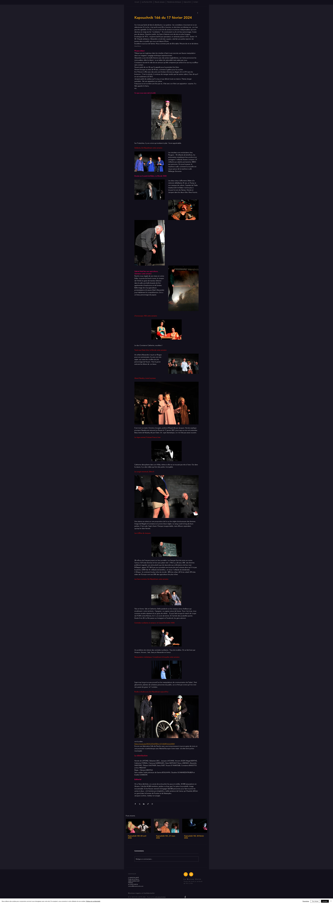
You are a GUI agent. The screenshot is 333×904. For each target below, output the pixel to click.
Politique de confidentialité (93, 901)
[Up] (186, 874)
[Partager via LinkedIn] (144, 804)
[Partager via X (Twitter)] (139, 804)
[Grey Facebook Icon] (185, 897)
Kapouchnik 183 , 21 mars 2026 (165, 837)
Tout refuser (315, 901)
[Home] (191, 874)
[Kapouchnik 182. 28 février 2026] (194, 826)
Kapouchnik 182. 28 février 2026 (194, 837)
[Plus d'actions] (198, 13)
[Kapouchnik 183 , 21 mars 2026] (166, 826)
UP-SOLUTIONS (160, 897)
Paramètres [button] (306, 901)
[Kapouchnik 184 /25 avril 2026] (138, 826)
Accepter (325, 901)
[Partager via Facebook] (135, 804)
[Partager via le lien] (148, 804)
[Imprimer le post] (152, 804)
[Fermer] (331, 901)
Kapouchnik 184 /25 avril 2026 (137, 837)
